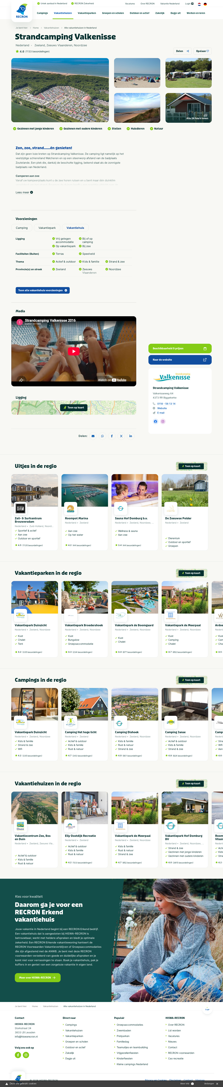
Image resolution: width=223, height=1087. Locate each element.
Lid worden (174, 1030)
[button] (206, 621)
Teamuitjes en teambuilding (132, 1047)
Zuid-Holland (36, 526)
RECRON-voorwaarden (181, 1052)
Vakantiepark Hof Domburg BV (183, 837)
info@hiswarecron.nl (26, 1036)
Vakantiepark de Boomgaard (134, 625)
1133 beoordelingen (37, 51)
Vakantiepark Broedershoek (84, 625)
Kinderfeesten (125, 1058)
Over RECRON (148, 3)
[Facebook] (18, 1055)
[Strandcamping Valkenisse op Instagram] (163, 421)
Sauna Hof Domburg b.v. (131, 518)
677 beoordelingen (132, 652)
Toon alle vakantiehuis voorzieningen (40, 290)
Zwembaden (124, 1030)
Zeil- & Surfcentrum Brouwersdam (28, 520)
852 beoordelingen (182, 652)
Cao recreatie (175, 1058)
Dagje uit (176, 13)
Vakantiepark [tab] (47, 228)
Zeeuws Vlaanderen (50, 843)
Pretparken (123, 1035)
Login (188, 3)
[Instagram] (26, 1055)
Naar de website (162, 359)
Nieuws (172, 1041)
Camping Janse (175, 732)
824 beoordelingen (182, 755)
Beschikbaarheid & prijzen (168, 348)
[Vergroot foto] (137, 73)
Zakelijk (159, 13)
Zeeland (84, 522)
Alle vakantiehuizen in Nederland (80, 27)
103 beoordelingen (82, 862)
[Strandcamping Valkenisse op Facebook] (155, 421)
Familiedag (123, 1041)
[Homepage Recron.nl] (18, 1079)
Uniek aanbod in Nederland (54, 3)
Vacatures (130, 3)
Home (36, 27)
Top (207, 1010)
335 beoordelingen (32, 652)
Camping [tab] (22, 228)
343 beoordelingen (82, 755)
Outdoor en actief (139, 13)
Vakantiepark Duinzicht (31, 625)
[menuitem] (42, 13)
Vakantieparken (87, 13)
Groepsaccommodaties (130, 1024)
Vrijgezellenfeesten (127, 1052)
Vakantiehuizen (63, 13)
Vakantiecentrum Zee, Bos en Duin (33, 837)
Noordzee (50, 526)
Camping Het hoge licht (81, 732)
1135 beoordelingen (32, 545)
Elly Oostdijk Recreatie (80, 836)
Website (162, 408)
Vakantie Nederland (169, 3)
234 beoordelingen (82, 652)
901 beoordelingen (132, 755)
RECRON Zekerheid (84, 3)
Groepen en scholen (113, 13)
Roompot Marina (76, 518)
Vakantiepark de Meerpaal (183, 625)
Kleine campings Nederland (132, 1064)
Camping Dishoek (127, 732)
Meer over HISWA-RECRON (35, 977)
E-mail (160, 412)
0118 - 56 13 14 (166, 403)
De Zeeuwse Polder (178, 518)
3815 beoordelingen (183, 862)
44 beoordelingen (81, 545)
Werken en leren (196, 13)
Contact (172, 1047)
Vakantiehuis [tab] (75, 228)
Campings (42, 13)
